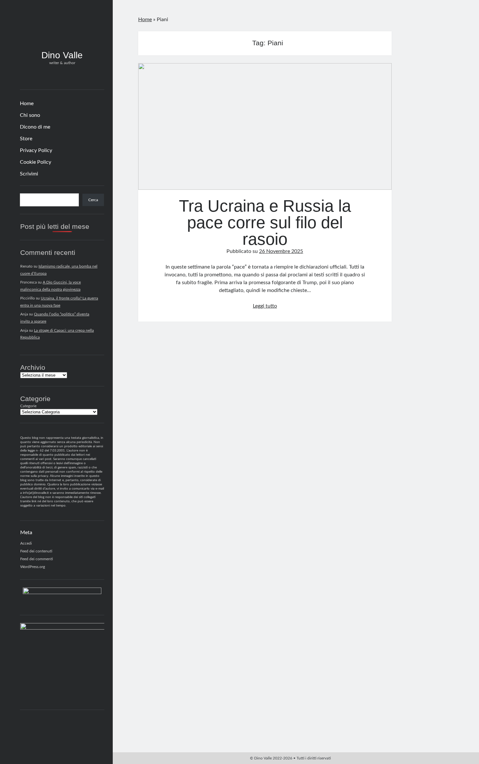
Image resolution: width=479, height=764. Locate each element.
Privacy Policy (36, 150)
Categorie (28, 406)
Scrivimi (29, 173)
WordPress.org (32, 567)
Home (27, 103)
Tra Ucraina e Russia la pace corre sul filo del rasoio (265, 126)
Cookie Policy (35, 162)
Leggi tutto (265, 306)
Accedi (26, 543)
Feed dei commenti (36, 559)
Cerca (93, 200)
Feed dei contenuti (36, 551)
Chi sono (30, 115)
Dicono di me (35, 127)
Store (26, 138)
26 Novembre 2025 (281, 251)
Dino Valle (62, 55)
